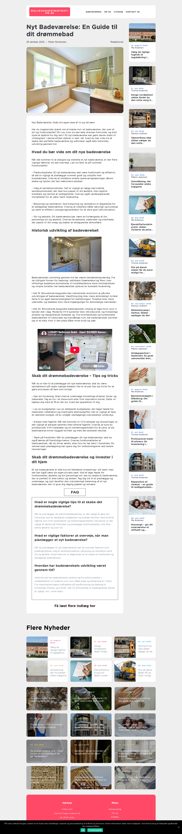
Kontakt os (133, 12)
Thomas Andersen (139, 90)
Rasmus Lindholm (139, 133)
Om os (107, 12)
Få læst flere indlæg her (74, 606)
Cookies (118, 12)
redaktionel (116, 42)
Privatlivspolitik (95, 830)
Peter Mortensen (57, 42)
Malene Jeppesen (139, 177)
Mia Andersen (137, 48)
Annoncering (94, 12)
